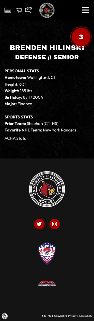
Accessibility (85, 315)
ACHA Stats (15, 138)
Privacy (72, 315)
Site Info (47, 315)
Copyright (60, 315)
